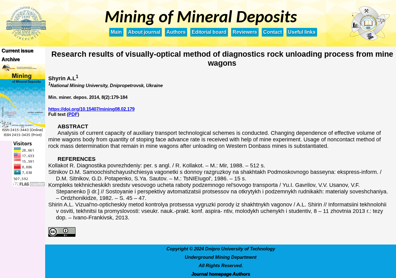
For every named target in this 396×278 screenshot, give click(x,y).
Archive (11, 59)
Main (116, 32)
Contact (272, 32)
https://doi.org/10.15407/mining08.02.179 (91, 109)
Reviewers (245, 32)
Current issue (17, 50)
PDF (73, 114)
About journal (144, 32)
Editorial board (209, 32)
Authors (176, 32)
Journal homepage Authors (220, 273)
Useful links (302, 32)
